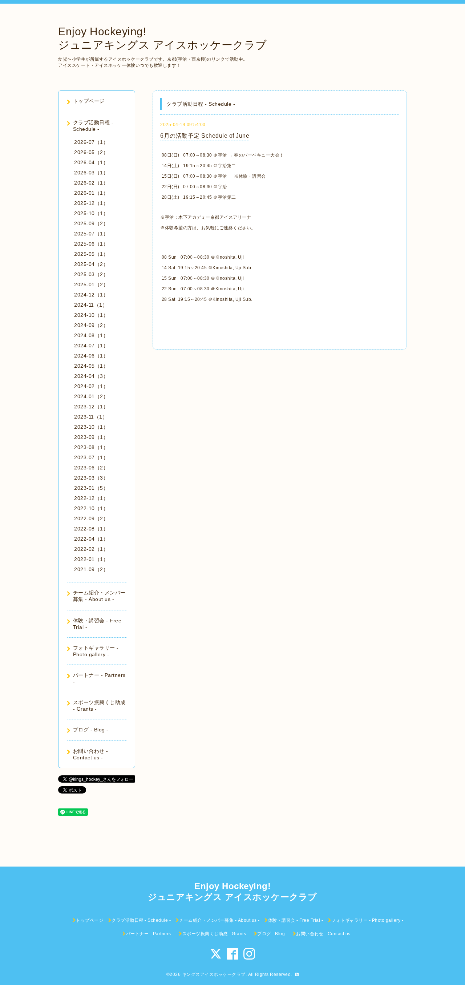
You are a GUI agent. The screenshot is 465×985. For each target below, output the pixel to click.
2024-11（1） (91, 305)
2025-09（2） (91, 223)
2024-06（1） (91, 356)
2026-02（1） (91, 183)
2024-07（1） (91, 345)
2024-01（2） (91, 396)
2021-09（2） (91, 569)
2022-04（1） (91, 539)
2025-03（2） (91, 274)
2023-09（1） (91, 437)
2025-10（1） (91, 213)
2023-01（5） (91, 488)
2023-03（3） (91, 478)
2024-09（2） (91, 325)
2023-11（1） (91, 417)
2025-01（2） (91, 284)
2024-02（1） (91, 386)
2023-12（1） (91, 406)
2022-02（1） (91, 549)
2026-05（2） (91, 152)
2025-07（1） (91, 234)
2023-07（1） (91, 457)
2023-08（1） (91, 447)
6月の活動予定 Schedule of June (204, 136)
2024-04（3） (91, 376)
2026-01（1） (91, 193)
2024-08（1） (91, 335)
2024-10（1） (91, 315)
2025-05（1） (91, 254)
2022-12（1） (91, 498)
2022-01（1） (91, 559)
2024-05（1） (91, 366)
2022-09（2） (91, 518)
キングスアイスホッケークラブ (214, 974)
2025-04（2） (91, 264)
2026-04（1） (91, 162)
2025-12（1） (91, 203)
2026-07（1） (91, 142)
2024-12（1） (91, 295)
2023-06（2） (91, 468)
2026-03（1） (91, 172)
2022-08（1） (91, 529)
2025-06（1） (91, 244)
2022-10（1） (91, 508)
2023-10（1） (91, 427)
